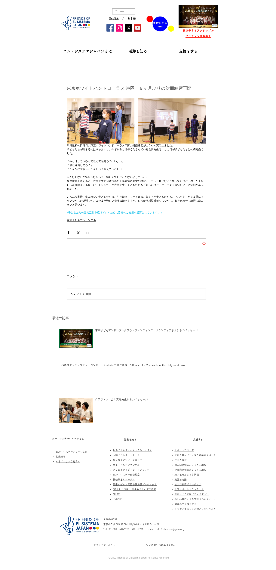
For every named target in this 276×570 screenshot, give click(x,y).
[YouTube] (137, 28)
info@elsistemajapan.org (170, 529)
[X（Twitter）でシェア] (78, 232)
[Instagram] (119, 28)
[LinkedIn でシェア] (87, 232)
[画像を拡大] (100, 121)
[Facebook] (110, 28)
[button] (88, 51)
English (114, 18)
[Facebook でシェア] (68, 232)
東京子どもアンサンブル (81, 220)
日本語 (131, 18)
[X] (128, 28)
